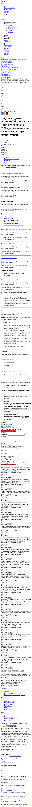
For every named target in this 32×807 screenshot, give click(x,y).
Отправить (4, 450)
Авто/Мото (7, 46)
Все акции (7, 720)
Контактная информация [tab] (11, 159)
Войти (6, 35)
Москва (6, 6)
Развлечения (8, 45)
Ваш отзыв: (4, 438)
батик (5, 221)
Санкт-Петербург (9, 8)
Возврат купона (9, 704)
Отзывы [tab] (6, 162)
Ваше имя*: (4, 434)
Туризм (6, 51)
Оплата (6, 691)
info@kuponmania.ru (23, 728)
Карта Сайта (8, 706)
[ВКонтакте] (2, 113)
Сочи (5, 14)
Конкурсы (7, 709)
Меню (2, 19)
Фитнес (6, 50)
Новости (7, 707)
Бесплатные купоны (19, 59)
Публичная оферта (10, 693)
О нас (6, 715)
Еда (5, 43)
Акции (9, 79)
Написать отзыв (13, 111)
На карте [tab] (7, 160)
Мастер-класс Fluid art (7, 244)
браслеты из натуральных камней (13, 225)
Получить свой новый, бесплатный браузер (14, 804)
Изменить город (9, 24)
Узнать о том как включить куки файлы (13, 792)
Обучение (7, 48)
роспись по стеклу (9, 223)
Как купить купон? (10, 702)
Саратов (6, 12)
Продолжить (4, 782)
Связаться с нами (11, 725)
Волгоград (7, 9)
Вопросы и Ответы (10, 701)
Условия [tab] (6, 157)
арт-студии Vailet (11, 167)
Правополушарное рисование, (9, 258)
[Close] (1, 466)
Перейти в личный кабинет (9, 683)
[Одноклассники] (4, 113)
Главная (3, 79)
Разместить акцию (6, 61)
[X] (7, 113)
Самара (6, 11)
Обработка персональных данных (14, 695)
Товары (6, 53)
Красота (6, 40)
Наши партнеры (9, 718)
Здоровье (7, 41)
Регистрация (8, 37)
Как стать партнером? (11, 717)
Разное (6, 54)
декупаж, (6, 218)
